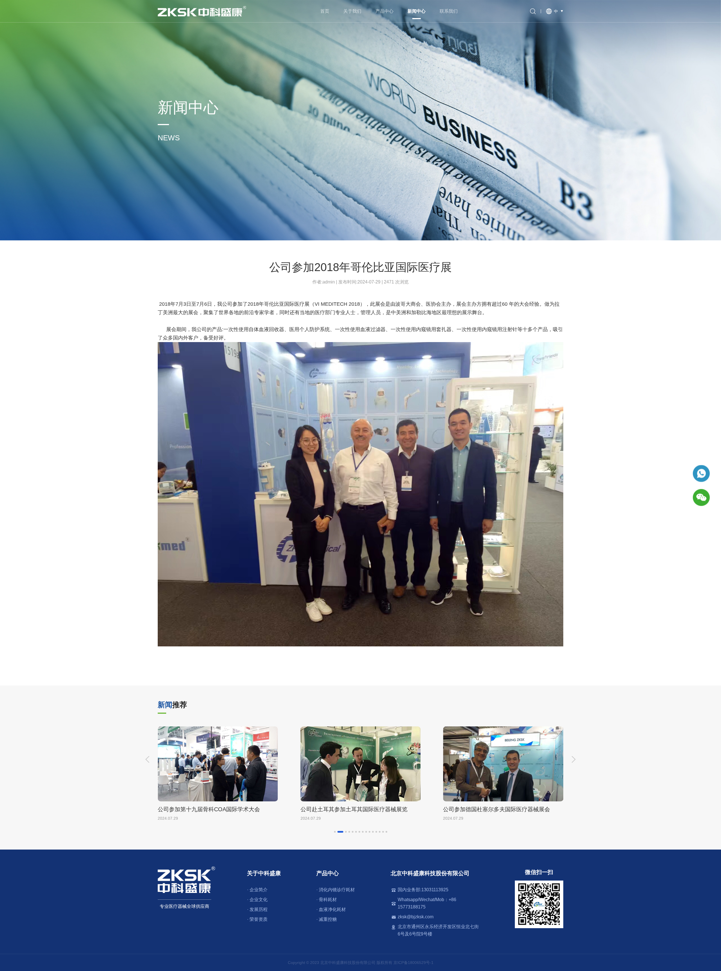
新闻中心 (417, 11)
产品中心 (384, 11)
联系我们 (449, 11)
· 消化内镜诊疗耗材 (335, 889)
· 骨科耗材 (326, 899)
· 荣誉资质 (257, 919)
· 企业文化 (257, 899)
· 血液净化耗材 (331, 909)
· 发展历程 (257, 909)
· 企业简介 (257, 889)
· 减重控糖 (326, 919)
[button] (147, 759)
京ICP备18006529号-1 (413, 962)
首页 (324, 11)
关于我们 (352, 11)
